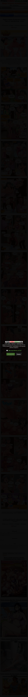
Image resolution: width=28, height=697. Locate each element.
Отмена (19, 354)
